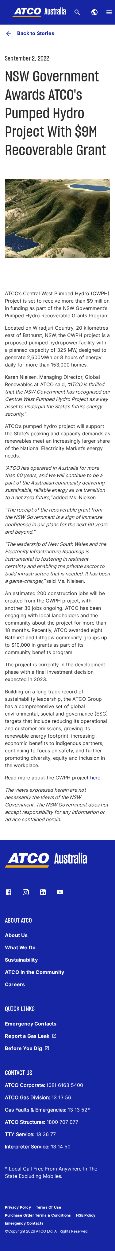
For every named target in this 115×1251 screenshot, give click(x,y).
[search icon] (77, 12)
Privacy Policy (18, 1207)
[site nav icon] (94, 12)
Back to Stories (35, 33)
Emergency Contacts (24, 1223)
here (95, 778)
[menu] (109, 12)
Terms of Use (48, 1207)
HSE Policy (86, 1215)
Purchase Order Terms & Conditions (38, 1215)
